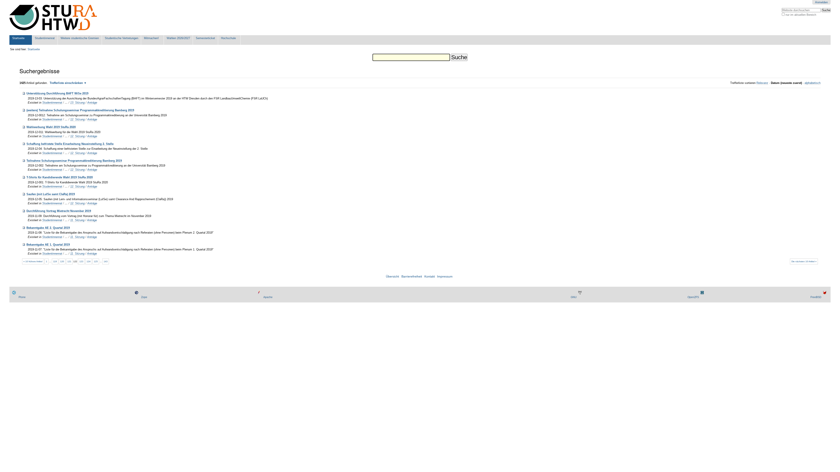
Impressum (445, 276)
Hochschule (228, 38)
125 (96, 261)
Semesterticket (205, 38)
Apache (268, 297)
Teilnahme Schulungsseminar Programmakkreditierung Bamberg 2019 (74, 160)
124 (89, 261)
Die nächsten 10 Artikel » (804, 261)
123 (81, 261)
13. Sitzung (77, 102)
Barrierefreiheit (411, 276)
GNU (574, 297)
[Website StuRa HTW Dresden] (53, 17)
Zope (144, 297)
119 (55, 261)
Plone (22, 297)
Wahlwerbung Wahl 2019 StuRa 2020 (51, 127)
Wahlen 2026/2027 (178, 38)
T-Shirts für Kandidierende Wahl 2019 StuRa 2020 (59, 177)
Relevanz (762, 83)
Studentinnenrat (45, 38)
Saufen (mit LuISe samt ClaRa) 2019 (50, 194)
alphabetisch (813, 83)
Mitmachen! (151, 38)
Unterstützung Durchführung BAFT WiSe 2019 (57, 93)
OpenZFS (693, 297)
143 (106, 261)
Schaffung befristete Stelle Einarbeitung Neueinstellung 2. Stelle (70, 144)
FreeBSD (815, 297)
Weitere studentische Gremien (80, 38)
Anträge (92, 102)
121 (69, 261)
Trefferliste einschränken (66, 83)
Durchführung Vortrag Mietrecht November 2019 (58, 211)
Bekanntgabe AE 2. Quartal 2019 (48, 227)
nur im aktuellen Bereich (801, 14)
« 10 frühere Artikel (32, 261)
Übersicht (392, 276)
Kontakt (429, 276)
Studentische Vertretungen (121, 38)
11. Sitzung (77, 220)
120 (62, 261)
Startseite (18, 38)
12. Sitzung (77, 119)
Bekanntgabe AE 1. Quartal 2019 (48, 244)
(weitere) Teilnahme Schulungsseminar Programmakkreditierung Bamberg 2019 (80, 110)
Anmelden (821, 2)
